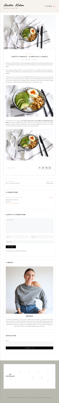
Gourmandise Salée (29, 53)
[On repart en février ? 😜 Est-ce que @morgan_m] (48, 380)
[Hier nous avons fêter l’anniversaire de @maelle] (38, 380)
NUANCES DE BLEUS (49, 182)
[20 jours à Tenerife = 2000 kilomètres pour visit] (19, 371)
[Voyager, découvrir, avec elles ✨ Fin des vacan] (19, 380)
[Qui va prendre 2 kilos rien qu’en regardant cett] (29, 371)
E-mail (7, 340)
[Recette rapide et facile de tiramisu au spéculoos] (48, 371)
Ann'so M (8, 197)
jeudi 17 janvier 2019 (26, 59)
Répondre (51, 197)
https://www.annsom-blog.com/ (12, 203)
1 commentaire (34, 59)
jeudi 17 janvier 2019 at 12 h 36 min (17, 197)
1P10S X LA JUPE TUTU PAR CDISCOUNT (13, 182)
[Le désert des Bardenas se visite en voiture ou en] (29, 380)
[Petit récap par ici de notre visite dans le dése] (38, 371)
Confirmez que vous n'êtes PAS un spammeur (17, 250)
